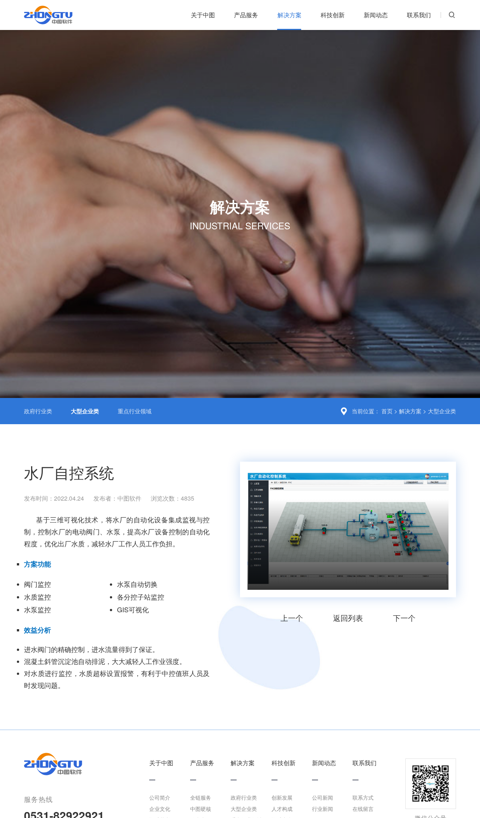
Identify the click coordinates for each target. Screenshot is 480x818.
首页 (387, 411)
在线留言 (363, 808)
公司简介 (159, 797)
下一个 (404, 617)
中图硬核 (200, 808)
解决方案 (290, 14)
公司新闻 (322, 797)
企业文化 (159, 808)
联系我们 (419, 14)
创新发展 (282, 797)
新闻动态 (376, 14)
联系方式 (363, 797)
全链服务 (200, 797)
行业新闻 (322, 808)
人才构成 (282, 808)
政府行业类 (38, 411)
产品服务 (246, 14)
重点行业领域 (135, 411)
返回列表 (348, 617)
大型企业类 (442, 411)
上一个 (291, 617)
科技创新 (333, 14)
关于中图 (203, 14)
